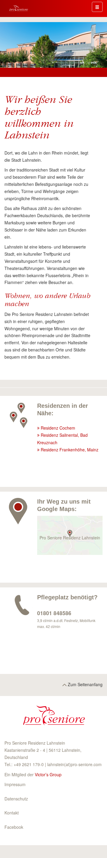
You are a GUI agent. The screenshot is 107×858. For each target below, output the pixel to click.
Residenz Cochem (58, 428)
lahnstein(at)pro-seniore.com (74, 764)
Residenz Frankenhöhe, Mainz (69, 450)
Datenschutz (16, 799)
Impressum (15, 784)
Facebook (13, 827)
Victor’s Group (48, 774)
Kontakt (11, 813)
